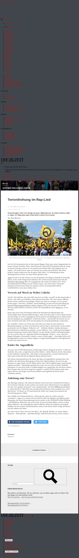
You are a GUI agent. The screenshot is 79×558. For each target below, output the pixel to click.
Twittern (42, 422)
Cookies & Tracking (11, 551)
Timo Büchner (14, 426)
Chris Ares (49, 264)
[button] (4, 20)
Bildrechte (9, 540)
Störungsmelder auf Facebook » (19, 503)
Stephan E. (59, 308)
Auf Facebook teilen (20, 422)
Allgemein (11, 436)
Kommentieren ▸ (39, 450)
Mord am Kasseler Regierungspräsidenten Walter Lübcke (38, 304)
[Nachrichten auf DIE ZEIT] (12, 161)
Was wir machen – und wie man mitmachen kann (25, 497)
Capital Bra (51, 367)
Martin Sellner (49, 361)
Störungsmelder (16, 188)
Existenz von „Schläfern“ (23, 319)
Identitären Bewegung (16, 282)
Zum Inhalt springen (7, 2)
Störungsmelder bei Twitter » (18, 505)
